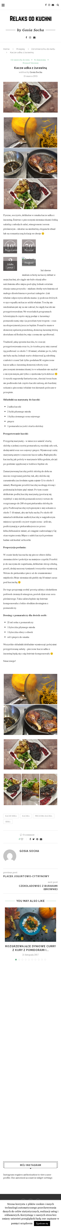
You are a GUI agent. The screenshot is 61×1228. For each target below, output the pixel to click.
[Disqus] (30, 1010)
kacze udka (11, 816)
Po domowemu (40, 60)
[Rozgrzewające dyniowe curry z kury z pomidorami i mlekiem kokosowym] (30, 924)
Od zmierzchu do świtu (43, 49)
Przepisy (20, 49)
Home (6, 49)
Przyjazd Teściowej (30, 63)
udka (7, 822)
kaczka (26, 816)
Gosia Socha (36, 72)
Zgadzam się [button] (42, 1223)
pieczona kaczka (43, 816)
